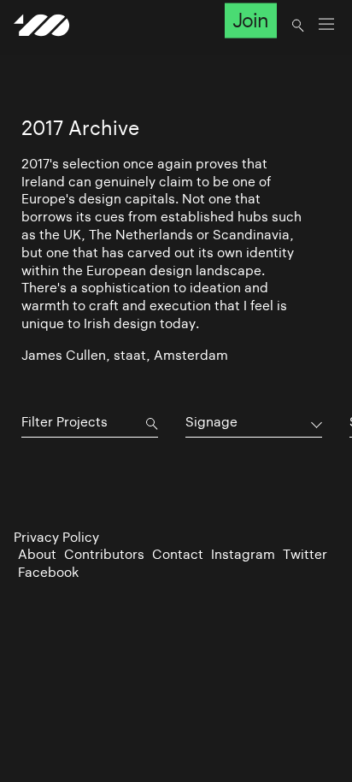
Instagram (243, 554)
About (37, 554)
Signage (211, 422)
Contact (177, 554)
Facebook (48, 572)
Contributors (104, 554)
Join (250, 20)
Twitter (305, 554)
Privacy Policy (56, 537)
